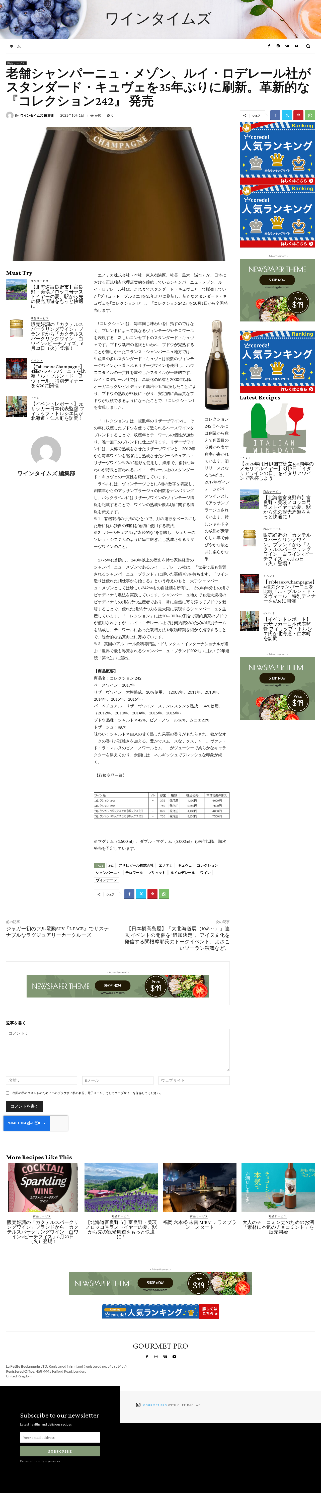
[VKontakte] (287, 46)
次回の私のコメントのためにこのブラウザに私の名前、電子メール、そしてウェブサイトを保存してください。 (87, 1093)
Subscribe (60, 1451)
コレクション (207, 865)
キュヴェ (185, 865)
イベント (37, 360)
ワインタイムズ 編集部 (37, 115)
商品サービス (16, 63)
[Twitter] (287, 115)
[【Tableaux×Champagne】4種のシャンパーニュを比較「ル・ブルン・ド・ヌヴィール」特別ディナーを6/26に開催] (16, 368)
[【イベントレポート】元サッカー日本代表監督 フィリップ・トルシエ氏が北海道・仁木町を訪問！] (16, 406)
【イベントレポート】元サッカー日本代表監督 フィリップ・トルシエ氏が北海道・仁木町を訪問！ (57, 411)
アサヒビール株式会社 (136, 865)
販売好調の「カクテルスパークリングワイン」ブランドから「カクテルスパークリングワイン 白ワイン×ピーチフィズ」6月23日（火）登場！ (57, 336)
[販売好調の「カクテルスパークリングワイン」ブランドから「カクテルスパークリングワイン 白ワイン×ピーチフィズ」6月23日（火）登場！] (16, 326)
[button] (308, 46)
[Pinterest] (298, 115)
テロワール (134, 873)
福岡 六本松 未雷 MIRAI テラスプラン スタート (199, 1225)
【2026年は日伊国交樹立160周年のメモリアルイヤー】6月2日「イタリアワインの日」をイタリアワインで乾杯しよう (277, 471)
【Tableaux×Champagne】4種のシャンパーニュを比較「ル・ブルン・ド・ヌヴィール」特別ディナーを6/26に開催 (58, 376)
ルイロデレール (183, 873)
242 (111, 865)
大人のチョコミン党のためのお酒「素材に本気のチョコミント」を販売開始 (278, 1227)
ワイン (205, 873)
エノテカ (166, 865)
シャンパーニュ (108, 873)
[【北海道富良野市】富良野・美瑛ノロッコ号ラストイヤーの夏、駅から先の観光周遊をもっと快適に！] (16, 289)
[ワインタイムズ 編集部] (10, 115)
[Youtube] (296, 46)
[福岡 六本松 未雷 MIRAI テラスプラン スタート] (199, 1187)
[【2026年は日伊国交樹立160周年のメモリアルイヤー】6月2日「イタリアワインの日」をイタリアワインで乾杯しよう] (277, 428)
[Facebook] (269, 46)
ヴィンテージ (106, 880)
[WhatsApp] (310, 115)
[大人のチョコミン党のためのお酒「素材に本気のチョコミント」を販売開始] (278, 1187)
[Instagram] (278, 46)
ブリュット (157, 873)
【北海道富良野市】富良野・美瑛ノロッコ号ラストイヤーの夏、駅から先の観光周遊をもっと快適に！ (57, 296)
